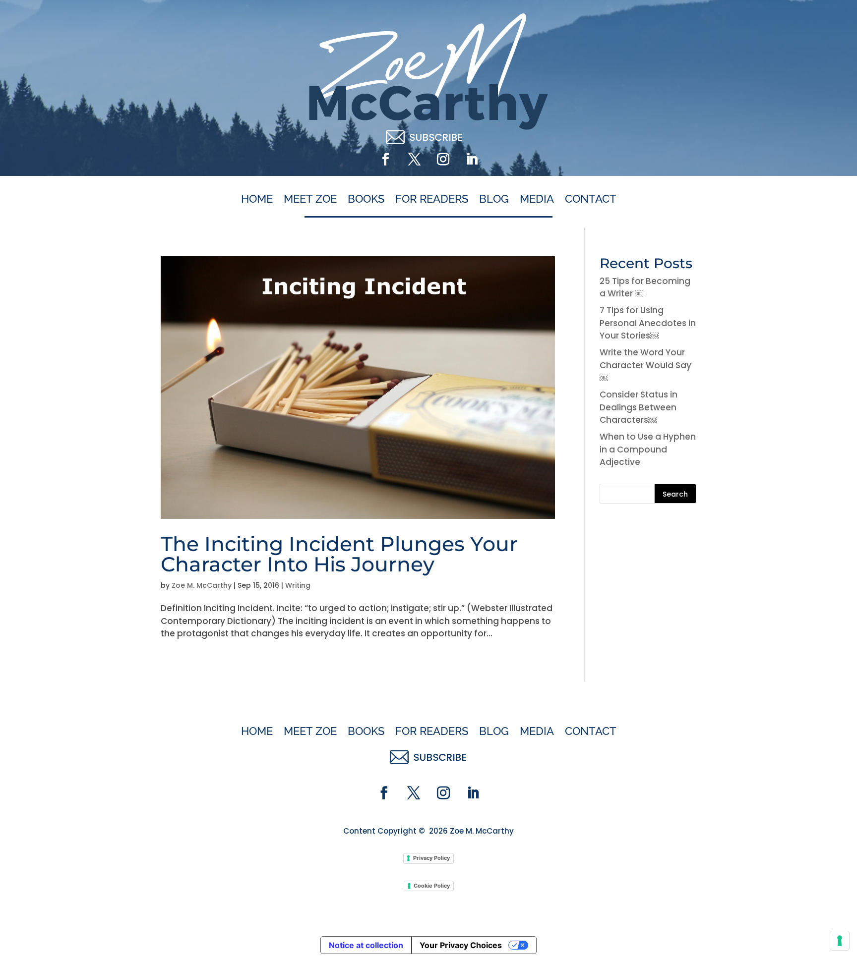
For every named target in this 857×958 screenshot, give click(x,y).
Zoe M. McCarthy (202, 585)
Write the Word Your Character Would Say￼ (645, 365)
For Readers (431, 199)
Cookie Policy (432, 885)
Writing (297, 585)
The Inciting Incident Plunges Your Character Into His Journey (339, 553)
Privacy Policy (431, 857)
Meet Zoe (310, 199)
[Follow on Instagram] (442, 159)
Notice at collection (366, 945)
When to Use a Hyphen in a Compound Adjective (648, 449)
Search (675, 494)
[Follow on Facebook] (385, 159)
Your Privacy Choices (461, 945)
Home (257, 199)
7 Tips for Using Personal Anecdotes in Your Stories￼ (648, 322)
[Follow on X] (414, 159)
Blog (494, 199)
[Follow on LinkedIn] (471, 159)
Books (366, 199)
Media (537, 199)
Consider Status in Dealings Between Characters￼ (638, 407)
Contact (590, 199)
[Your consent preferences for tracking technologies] (839, 940)
